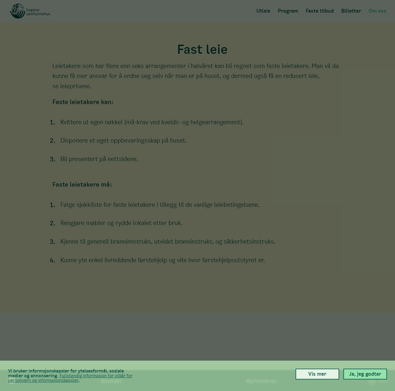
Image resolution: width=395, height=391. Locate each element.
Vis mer (317, 374)
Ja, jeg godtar (365, 374)
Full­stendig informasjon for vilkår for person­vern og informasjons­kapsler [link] (70, 378)
